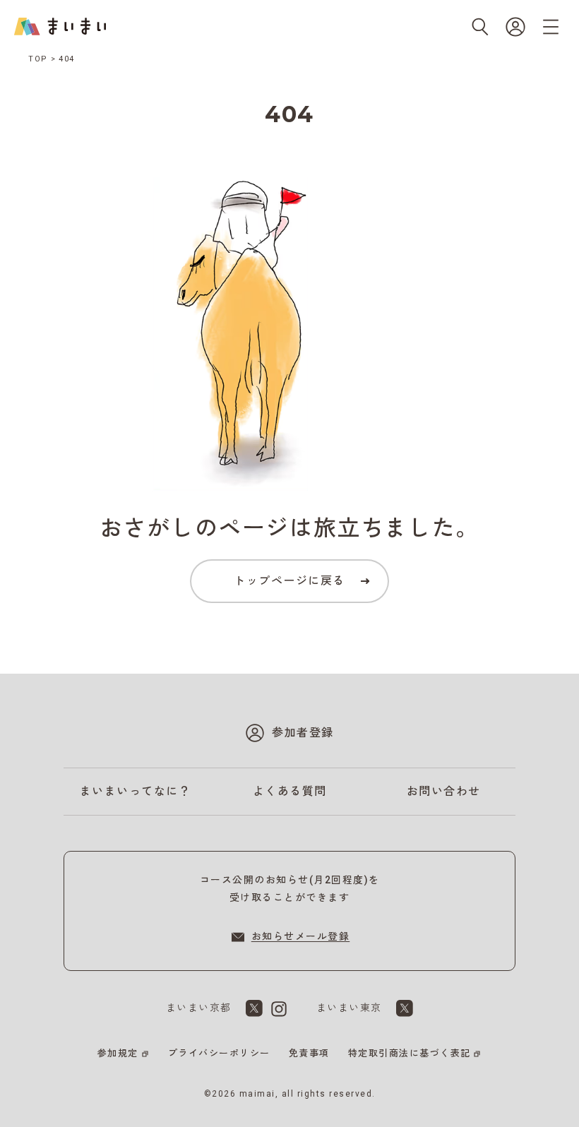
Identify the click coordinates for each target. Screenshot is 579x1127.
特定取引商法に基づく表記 (409, 1053)
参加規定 (117, 1053)
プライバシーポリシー (219, 1053)
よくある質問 (290, 791)
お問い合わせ (444, 791)
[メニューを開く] (550, 26)
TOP (38, 59)
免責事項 (309, 1053)
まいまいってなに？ (135, 791)
